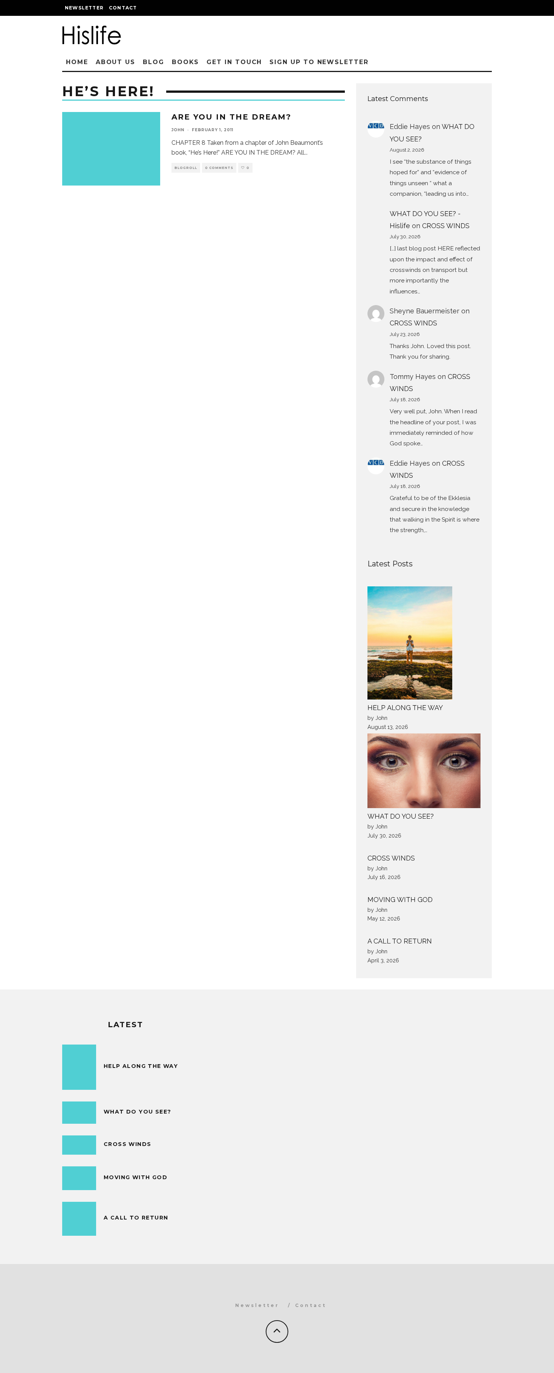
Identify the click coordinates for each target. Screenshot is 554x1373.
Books (185, 62)
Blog (153, 62)
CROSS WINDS (446, 226)
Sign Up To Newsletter (318, 62)
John (177, 129)
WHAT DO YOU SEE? (400, 816)
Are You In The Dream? (231, 116)
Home (77, 62)
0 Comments (219, 168)
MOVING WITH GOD (400, 900)
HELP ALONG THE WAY (405, 708)
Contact (123, 8)
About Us (115, 62)
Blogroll (185, 168)
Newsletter (84, 8)
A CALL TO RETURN (399, 941)
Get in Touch (234, 62)
